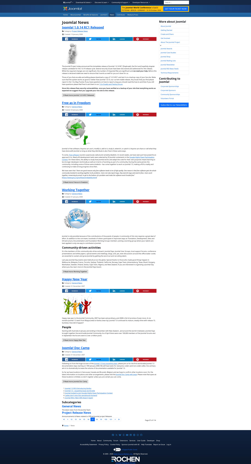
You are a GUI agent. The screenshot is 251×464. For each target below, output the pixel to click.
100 (105, 419)
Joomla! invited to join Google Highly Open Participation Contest (89, 393)
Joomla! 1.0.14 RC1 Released (83, 27)
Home (65, 15)
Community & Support (120, 2)
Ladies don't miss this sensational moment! (81, 395)
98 (97, 419)
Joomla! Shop (165, 57)
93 (76, 419)
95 (84, 419)
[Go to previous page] (68, 419)
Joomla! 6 (104, 15)
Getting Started (166, 30)
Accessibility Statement (88, 444)
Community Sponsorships (170, 94)
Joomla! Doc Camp (76, 348)
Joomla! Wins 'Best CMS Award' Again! (79, 398)
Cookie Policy (115, 444)
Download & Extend (83, 2)
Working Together (75, 190)
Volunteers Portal (167, 98)
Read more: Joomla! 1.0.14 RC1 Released (79, 95)
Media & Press (132, 15)
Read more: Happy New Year (75, 340)
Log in (169, 444)
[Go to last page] (119, 419)
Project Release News (80, 31)
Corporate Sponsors (168, 90)
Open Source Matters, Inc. (123, 454)
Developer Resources (140, 2)
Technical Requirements (169, 73)
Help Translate (146, 444)
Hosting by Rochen (126, 463)
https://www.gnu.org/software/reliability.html (79, 178)
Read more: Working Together (75, 271)
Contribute (121, 15)
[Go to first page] (64, 419)
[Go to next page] (115, 419)
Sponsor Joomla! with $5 (131, 444)
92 (71, 419)
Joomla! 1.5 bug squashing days (105, 363)
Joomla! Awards (166, 49)
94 (80, 419)
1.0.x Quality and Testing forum (111, 84)
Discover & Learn (101, 2)
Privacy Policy (104, 444)
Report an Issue (159, 444)
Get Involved (165, 38)
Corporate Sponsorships (170, 86)
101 (111, 419)
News (112, 15)
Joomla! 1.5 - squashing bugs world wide (80, 391)
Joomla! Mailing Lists (168, 61)
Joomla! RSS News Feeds (170, 69)
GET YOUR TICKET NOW (176, 8)
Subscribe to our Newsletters (174, 105)
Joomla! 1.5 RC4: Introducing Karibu (78, 388)
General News (77, 107)
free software (74, 155)
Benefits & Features (90, 15)
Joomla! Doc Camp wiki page (126, 374)
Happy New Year (74, 279)
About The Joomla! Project (170, 42)
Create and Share (167, 34)
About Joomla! (75, 15)
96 (88, 419)
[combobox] (176, 2)
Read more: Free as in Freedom (76, 182)
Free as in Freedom (76, 103)
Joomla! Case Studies (168, 53)
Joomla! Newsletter (168, 65)
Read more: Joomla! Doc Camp (75, 381)
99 (101, 419)
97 (93, 419)
